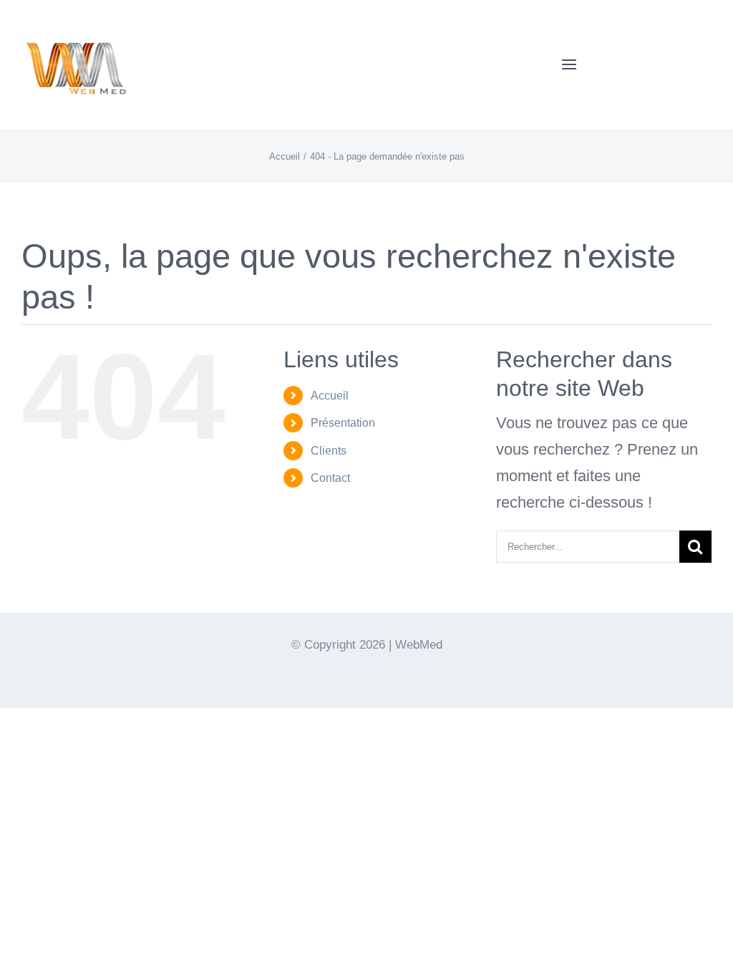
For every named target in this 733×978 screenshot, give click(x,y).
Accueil (330, 395)
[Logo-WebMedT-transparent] (75, 18)
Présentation (343, 423)
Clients (328, 451)
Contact (330, 478)
